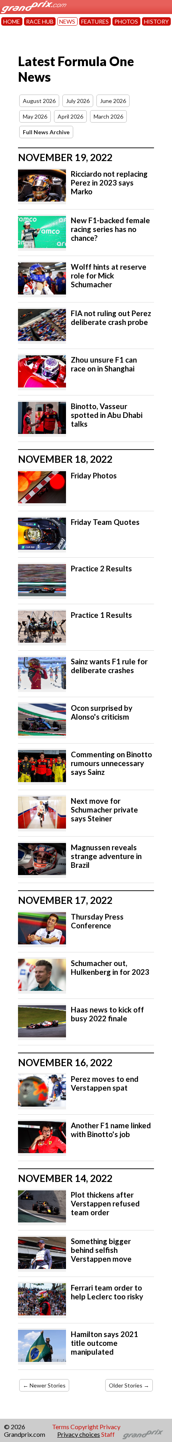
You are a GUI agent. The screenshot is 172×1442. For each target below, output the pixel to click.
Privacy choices (78, 1434)
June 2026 (113, 100)
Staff (108, 1434)
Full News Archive (46, 132)
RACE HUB (40, 21)
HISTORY (156, 21)
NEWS (67, 21)
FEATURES (95, 21)
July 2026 (78, 100)
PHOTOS (126, 21)
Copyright (84, 1426)
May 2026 (35, 116)
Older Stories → (129, 1385)
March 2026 (108, 116)
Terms (60, 1426)
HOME (11, 21)
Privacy (110, 1426)
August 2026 (39, 100)
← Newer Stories (44, 1385)
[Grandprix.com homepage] (143, 1434)
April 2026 (70, 116)
